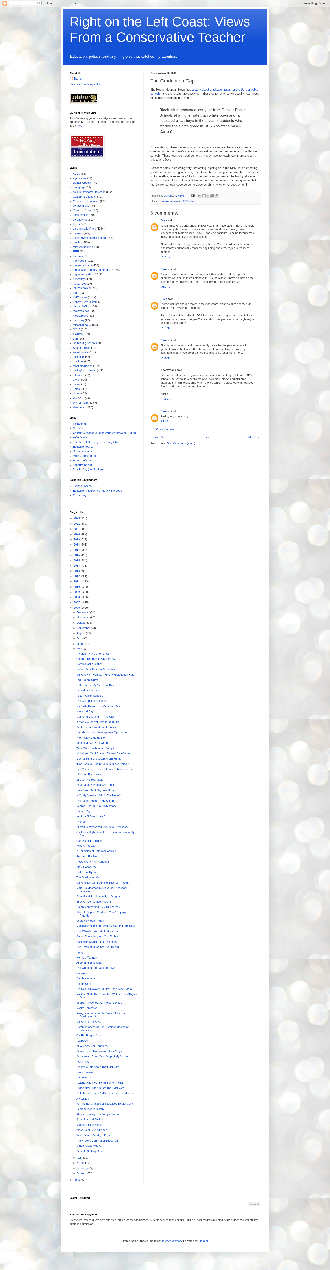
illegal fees (79, 283)
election (78, 242)
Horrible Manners (87, 957)
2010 (77, 586)
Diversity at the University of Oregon (98, 896)
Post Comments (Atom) (181, 443)
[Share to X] (208, 196)
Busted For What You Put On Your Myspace (102, 827)
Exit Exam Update (87, 872)
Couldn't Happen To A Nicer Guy (95, 658)
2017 (77, 550)
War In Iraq (83, 1061)
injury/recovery (82, 288)
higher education (83, 274)
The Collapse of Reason (91, 700)
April (80, 1157)
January (82, 1173)
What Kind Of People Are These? (96, 784)
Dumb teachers (85, 978)
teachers (78, 361)
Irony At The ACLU (87, 846)
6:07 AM (165, 328)
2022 (77, 523)
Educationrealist (83, 446)
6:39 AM (165, 358)
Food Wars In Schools (89, 695)
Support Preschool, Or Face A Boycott (99, 1002)
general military (82, 265)
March (81, 1162)
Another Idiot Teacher (89, 962)
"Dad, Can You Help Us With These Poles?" (102, 764)
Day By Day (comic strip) (88, 469)
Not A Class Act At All (88, 1021)
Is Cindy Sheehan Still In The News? (98, 795)
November (83, 617)
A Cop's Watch (81, 437)
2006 (77, 607)
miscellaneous (82, 325)
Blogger (203, 1241)
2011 (77, 581)
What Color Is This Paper (91, 1130)
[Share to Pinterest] (217, 196)
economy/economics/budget (90, 237)
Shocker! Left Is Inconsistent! (93, 901)
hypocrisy (79, 279)
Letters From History (85, 302)
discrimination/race (171, 201)
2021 (77, 528)
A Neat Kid (82, 1098)
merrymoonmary (172, 1241)
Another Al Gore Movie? (90, 816)
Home (206, 437)
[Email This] (200, 196)
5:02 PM (166, 257)
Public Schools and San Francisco (97, 727)
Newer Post (159, 437)
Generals (82, 973)
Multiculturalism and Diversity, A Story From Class (106, 926)
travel (76, 379)
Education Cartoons (88, 690)
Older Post (252, 437)
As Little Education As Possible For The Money (104, 1093)
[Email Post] (192, 195)
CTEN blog (79, 495)
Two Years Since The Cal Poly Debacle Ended (104, 769)
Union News (83, 1077)
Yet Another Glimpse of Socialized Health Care (104, 1103)
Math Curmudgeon (84, 455)
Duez (164, 299)
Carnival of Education (86, 201)
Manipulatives (84, 1072)
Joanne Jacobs (82, 486)
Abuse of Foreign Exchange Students (99, 1114)
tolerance (78, 375)
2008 (77, 597)
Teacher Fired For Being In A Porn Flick (99, 1082)
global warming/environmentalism (93, 270)
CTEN (76, 224)
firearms (78, 256)
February (82, 1168)
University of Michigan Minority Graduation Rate (105, 674)
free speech (80, 260)
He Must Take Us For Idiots (92, 653)
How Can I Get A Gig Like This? (95, 790)
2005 (77, 1180)
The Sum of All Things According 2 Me (96, 442)
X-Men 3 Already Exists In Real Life (97, 722)
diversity (78, 233)
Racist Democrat (86, 1008)
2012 (77, 576)
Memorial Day (84, 711)
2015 (77, 560)
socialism (78, 356)
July (79, 638)
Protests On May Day (89, 1151)
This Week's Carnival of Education (97, 931)
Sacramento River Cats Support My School (102, 1056)
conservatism (81, 214)
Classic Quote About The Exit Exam (97, 1067)
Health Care (83, 983)
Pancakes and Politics (89, 1119)
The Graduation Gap (88, 877)
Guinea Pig (83, 811)
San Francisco (81, 347)
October (82, 622)
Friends (81, 821)
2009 (77, 592)
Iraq (75, 292)
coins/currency (82, 205)
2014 (77, 565)
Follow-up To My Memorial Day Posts (98, 685)
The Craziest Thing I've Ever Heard (97, 947)
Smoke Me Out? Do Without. (93, 742)
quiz (75, 338)
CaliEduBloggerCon (88, 1035)
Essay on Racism (86, 856)
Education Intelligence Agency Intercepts (97, 490)
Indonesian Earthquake (90, 737)
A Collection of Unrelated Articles (96, 851)
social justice (81, 352)
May (80, 649)
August (81, 633)
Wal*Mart (78, 398)
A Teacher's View (83, 460)
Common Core (82, 210)
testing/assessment (84, 370)
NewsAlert (79, 428)
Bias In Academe (86, 867)
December (83, 612)
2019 (77, 539)
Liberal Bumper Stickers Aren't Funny (98, 758)
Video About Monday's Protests (95, 1135)
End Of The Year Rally (89, 779)
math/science (81, 311)
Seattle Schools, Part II (90, 920)
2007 (77, 602)
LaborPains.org (82, 465)
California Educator (85, 196)
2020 (77, 534)
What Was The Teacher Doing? (95, 748)
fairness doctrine (83, 247)
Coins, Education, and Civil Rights (97, 936)
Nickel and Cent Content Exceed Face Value (103, 753)
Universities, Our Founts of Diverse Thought (102, 882)
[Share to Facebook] (212, 196)
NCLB (76, 329)
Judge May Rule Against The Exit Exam (100, 1088)
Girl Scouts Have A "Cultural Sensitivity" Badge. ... (106, 989)
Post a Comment (166, 429)
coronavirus (80, 219)
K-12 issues (189, 201)
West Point (79, 407)
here (79, 125)
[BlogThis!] (204, 196)
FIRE (76, 251)
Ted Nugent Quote (87, 680)
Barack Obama (82, 182)
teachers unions (82, 366)
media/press (80, 315)
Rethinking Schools (85, 343)
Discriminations (82, 451)
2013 (77, 570)
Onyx (164, 220)
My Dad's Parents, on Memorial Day (98, 706)
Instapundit (79, 423)
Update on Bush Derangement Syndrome (101, 732)
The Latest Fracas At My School (95, 800)
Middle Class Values (88, 1145)
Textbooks (82, 1040)
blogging (78, 187)
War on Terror (81, 402)
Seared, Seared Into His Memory (96, 806)
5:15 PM (166, 287)
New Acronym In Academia (92, 861)
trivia (76, 384)
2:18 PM (166, 421)
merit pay (78, 320)
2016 (77, 555)
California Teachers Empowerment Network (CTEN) (104, 433)
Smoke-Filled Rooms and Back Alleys (99, 1051)
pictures (78, 334)
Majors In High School (89, 1124)
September (84, 628)
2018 (77, 544)
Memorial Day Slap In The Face (95, 716)
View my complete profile (85, 84)
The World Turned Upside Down (96, 968)
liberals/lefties (81, 306)
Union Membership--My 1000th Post (98, 907)
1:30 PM (166, 399)
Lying (79, 952)
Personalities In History (90, 1109)
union (76, 389)
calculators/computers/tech (89, 192)
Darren (165, 269)
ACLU (76, 173)
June (80, 643)
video (76, 393)
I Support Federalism (89, 774)
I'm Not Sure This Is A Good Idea (95, 669)
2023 (77, 518)
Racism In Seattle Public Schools (96, 941)
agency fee (79, 178)
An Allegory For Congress (92, 1046)
